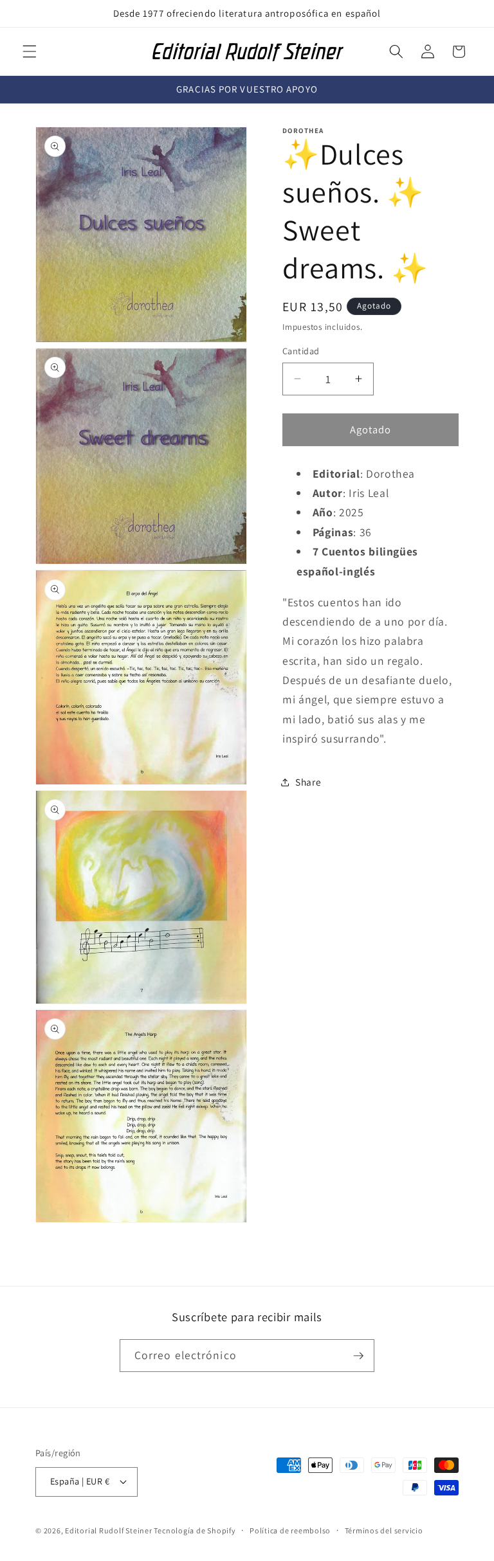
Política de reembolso (290, 1530)
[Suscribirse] (358, 1356)
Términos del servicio (384, 1530)
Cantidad (301, 351)
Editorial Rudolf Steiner (109, 1530)
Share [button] (308, 781)
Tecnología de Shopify (194, 1530)
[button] (29, 51)
